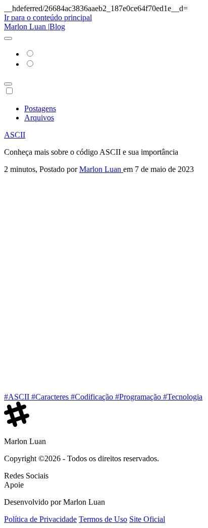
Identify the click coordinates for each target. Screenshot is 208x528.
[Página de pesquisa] (8, 83)
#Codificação (93, 396)
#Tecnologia (182, 396)
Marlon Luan (101, 169)
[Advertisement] (104, 283)
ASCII (14, 134)
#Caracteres (51, 396)
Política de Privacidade (40, 519)
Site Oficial (147, 519)
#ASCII (17, 396)
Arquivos (39, 117)
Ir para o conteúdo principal (48, 17)
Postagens (40, 108)
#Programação (139, 396)
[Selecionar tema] (8, 38)
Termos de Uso (103, 519)
